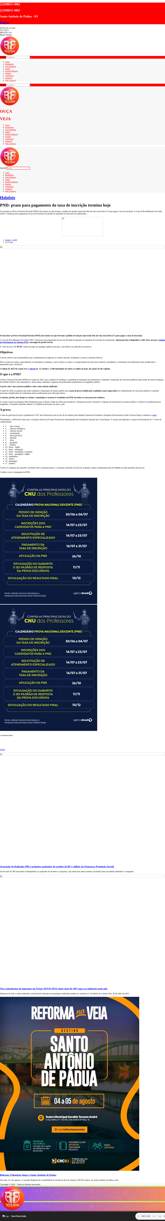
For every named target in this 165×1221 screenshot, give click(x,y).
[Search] (31, 57)
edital (154, 415)
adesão (33, 369)
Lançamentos (10, 66)
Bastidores (9, 64)
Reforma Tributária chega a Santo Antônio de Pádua (28, 1175)
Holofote (7, 197)
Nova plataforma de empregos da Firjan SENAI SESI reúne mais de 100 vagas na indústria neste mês (53, 988)
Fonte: (2, 749)
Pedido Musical (11, 71)
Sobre (7, 69)
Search (3, 57)
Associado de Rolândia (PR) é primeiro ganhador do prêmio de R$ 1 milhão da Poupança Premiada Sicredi (57, 866)
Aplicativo (9, 76)
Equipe (8, 73)
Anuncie (8, 78)
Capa (7, 62)
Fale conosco (10, 80)
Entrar (4, 22)
